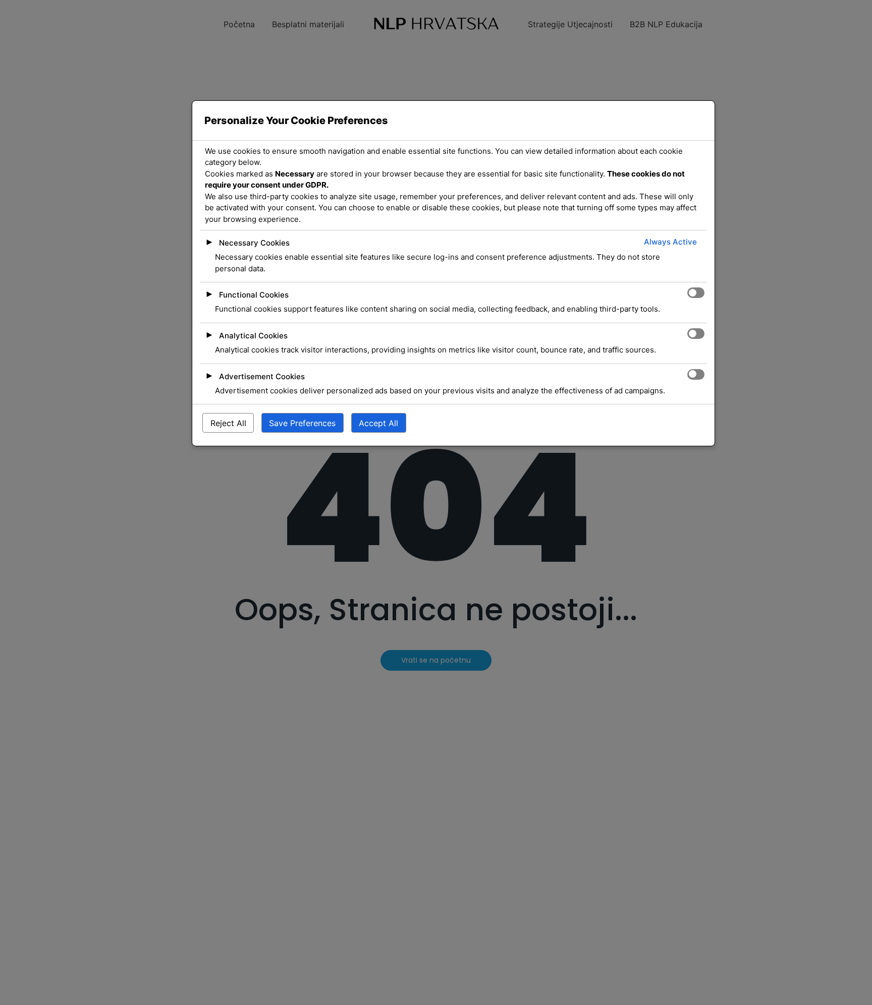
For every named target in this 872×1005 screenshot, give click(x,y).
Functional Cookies (254, 295)
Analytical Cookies (253, 336)
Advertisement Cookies (262, 376)
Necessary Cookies (254, 243)
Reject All (228, 423)
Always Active (670, 242)
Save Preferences (302, 423)
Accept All (378, 423)
